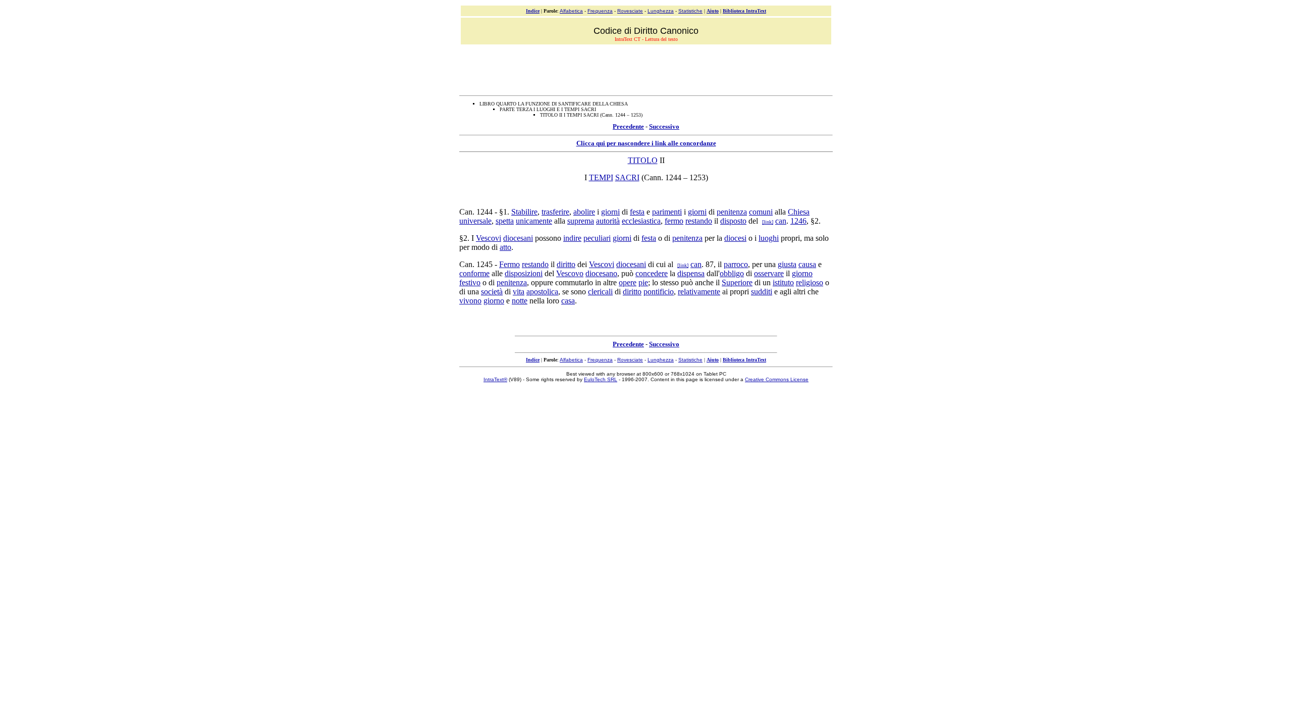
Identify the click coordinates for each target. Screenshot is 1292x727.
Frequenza (600, 11)
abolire (584, 211)
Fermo (509, 264)
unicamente (534, 221)
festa (637, 211)
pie (643, 282)
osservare (769, 273)
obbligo (732, 273)
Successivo (664, 126)
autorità (608, 221)
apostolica (542, 291)
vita (518, 291)
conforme (474, 273)
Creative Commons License (777, 379)
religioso (809, 282)
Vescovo (569, 273)
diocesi (735, 238)
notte (519, 300)
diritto (566, 264)
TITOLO (643, 160)
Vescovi (488, 238)
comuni (761, 211)
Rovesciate (630, 11)
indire (572, 238)
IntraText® (495, 379)
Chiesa (799, 211)
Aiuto (713, 11)
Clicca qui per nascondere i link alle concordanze (646, 143)
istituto (783, 282)
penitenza (732, 211)
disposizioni (524, 273)
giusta (787, 264)
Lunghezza (661, 11)
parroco (736, 264)
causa (807, 264)
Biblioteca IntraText (744, 11)
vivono (470, 300)
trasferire (555, 211)
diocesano (601, 273)
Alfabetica (571, 11)
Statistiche (690, 11)
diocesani (518, 238)
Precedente (628, 126)
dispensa (691, 273)
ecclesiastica (641, 221)
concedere (651, 273)
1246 (798, 221)
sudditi (761, 291)
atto (505, 247)
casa (568, 300)
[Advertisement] (646, 68)
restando (698, 221)
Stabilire (524, 211)
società (492, 291)
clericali (600, 291)
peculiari (597, 238)
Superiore (737, 282)
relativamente (699, 291)
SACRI (627, 177)
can (780, 221)
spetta (505, 221)
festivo (469, 282)
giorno (802, 273)
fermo (674, 221)
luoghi (769, 238)
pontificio (658, 291)
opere (627, 282)
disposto (733, 221)
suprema (580, 221)
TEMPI (601, 177)
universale (475, 221)
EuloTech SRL (600, 379)
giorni (610, 211)
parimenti (667, 211)
